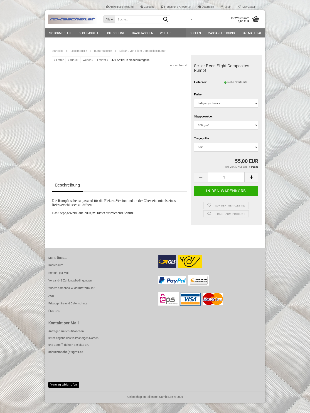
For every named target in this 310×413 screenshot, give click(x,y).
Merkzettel (248, 6)
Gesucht (148, 6)
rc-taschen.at (178, 65)
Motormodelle (60, 33)
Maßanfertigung (221, 33)
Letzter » (102, 60)
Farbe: (198, 94)
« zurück (73, 60)
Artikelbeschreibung (121, 6)
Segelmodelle (89, 33)
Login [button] (227, 6)
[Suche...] (165, 19)
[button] (206, 6)
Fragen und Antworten (177, 6)
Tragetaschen (142, 33)
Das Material (252, 33)
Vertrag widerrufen (63, 384)
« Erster (59, 60)
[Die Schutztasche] (72, 19)
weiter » (88, 60)
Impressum (55, 265)
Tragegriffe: (202, 138)
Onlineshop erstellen (140, 396)
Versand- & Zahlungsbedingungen (70, 280)
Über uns (54, 311)
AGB (51, 295)
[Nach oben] (297, 406)
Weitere (166, 33)
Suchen (195, 33)
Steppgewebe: (203, 116)
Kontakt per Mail (58, 272)
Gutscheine (116, 33)
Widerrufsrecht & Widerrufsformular (71, 288)
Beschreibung (67, 185)
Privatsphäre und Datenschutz (67, 303)
